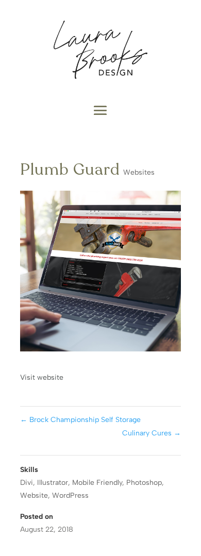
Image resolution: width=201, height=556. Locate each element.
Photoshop (144, 482)
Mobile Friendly (97, 482)
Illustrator (52, 482)
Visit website (41, 377)
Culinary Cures (151, 433)
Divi (26, 482)
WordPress (70, 495)
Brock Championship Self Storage (80, 419)
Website (34, 495)
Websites (139, 172)
